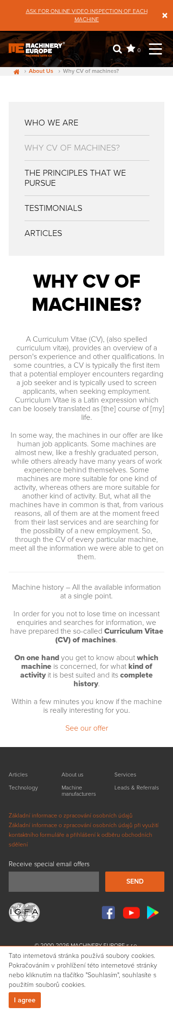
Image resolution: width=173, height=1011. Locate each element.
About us (73, 774)
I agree (25, 1000)
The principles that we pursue (75, 177)
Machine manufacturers (79, 791)
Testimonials (53, 208)
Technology (23, 787)
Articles (43, 233)
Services (125, 774)
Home (14, 71)
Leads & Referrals (136, 787)
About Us (41, 71)
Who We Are (51, 122)
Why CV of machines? (72, 147)
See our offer (86, 728)
